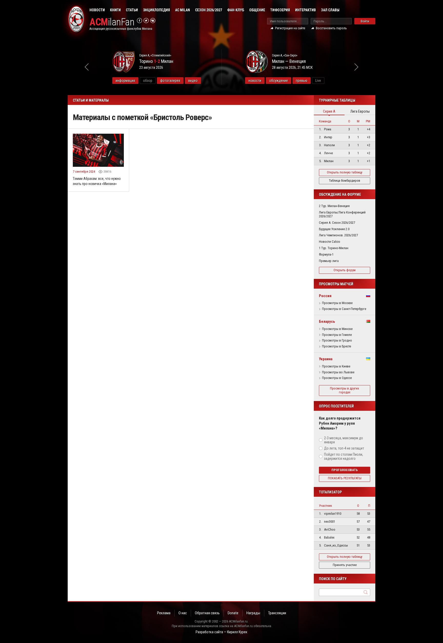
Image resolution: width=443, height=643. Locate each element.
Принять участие (345, 565)
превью (301, 81)
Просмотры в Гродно (337, 340)
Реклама (163, 613)
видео (193, 81)
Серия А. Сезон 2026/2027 (337, 223)
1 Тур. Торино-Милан (333, 248)
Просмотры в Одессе (337, 378)
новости (254, 81)
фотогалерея (170, 81)
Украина (326, 359)
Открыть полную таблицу (344, 172)
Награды (253, 613)
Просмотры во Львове (338, 372)
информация (125, 81)
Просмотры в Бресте (336, 346)
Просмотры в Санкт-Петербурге (344, 309)
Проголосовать (344, 470)
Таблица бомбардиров (344, 180)
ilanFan (111, 22)
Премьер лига (329, 261)
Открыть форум (345, 270)
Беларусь (327, 321)
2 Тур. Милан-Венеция (334, 206)
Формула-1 (326, 254)
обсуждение (278, 81)
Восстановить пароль (331, 28)
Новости (97, 10)
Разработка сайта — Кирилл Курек (221, 632)
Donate (233, 613)
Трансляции (277, 613)
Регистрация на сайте (290, 28)
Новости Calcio (329, 241)
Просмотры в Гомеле (337, 335)
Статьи (132, 10)
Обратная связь (207, 613)
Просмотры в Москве (337, 303)
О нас (182, 613)
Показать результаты (344, 478)
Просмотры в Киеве (336, 366)
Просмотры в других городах (344, 390)
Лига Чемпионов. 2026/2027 (338, 235)
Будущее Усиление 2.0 (334, 229)
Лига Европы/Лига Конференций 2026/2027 (342, 214)
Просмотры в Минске (337, 329)
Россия (325, 296)
